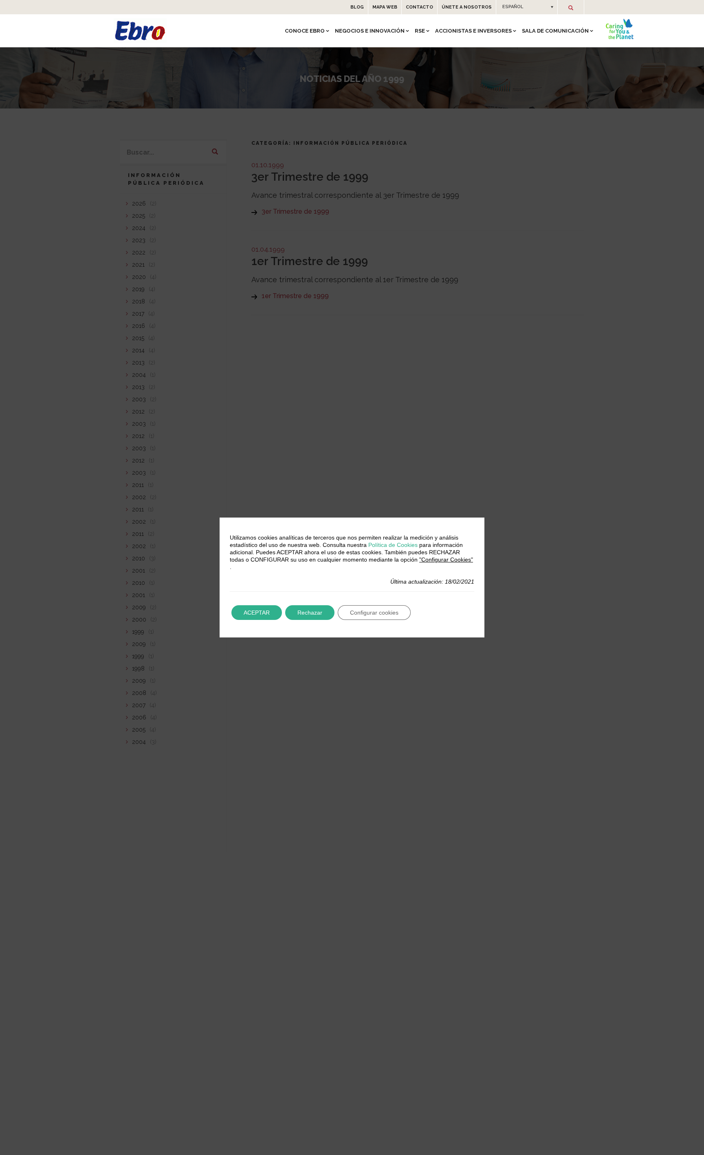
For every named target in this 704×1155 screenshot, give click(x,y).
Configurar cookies (374, 612)
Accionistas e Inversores (473, 31)
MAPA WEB (384, 7)
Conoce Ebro (305, 31)
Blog (357, 7)
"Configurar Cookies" (446, 559)
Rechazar (309, 612)
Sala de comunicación (555, 31)
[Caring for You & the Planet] (620, 29)
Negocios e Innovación (370, 31)
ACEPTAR (257, 612)
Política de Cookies (393, 545)
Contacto (419, 7)
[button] (526, 7)
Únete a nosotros (467, 7)
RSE (420, 31)
